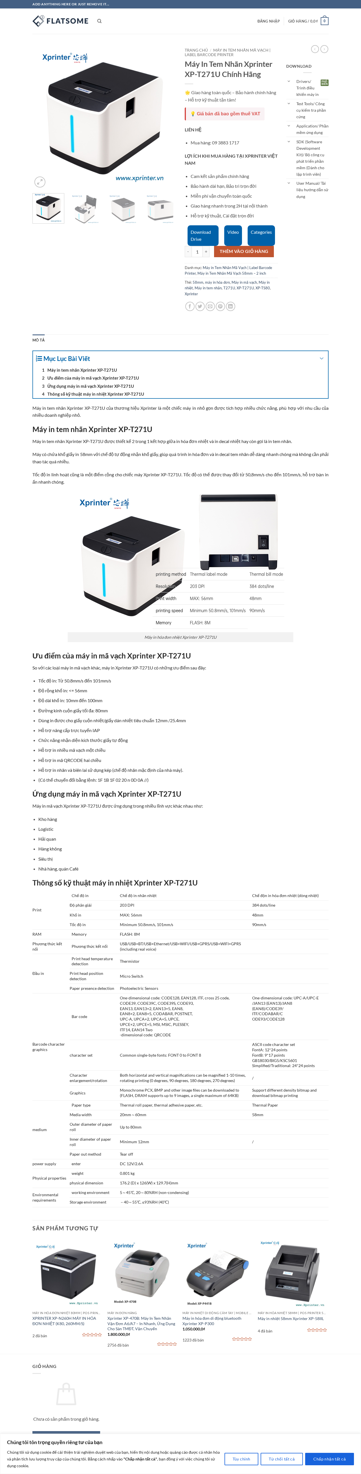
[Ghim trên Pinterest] (220, 306)
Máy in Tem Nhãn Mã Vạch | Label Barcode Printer (227, 52)
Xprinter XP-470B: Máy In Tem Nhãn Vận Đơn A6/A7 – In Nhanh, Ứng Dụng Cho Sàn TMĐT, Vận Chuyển (141, 1323)
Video (233, 232)
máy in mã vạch (75, 667)
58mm (198, 282)
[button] (268, 21)
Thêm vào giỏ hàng (244, 251)
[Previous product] (324, 49)
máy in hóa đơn (217, 282)
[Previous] (42, 117)
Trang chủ (196, 50)
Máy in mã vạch (244, 282)
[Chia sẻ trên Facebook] (190, 306)
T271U (229, 288)
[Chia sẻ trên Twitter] (200, 306)
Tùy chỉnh (241, 1459)
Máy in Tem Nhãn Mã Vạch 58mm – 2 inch (231, 273)
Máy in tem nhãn (208, 288)
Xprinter (191, 294)
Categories (261, 232)
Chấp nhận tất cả (329, 1459)
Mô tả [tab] (38, 340)
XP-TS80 (263, 288)
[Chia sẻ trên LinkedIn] (230, 306)
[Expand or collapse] (321, 358)
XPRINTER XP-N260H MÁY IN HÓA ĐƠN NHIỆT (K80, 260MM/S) (64, 1321)
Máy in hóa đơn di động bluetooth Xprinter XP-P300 (211, 1321)
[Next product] (315, 49)
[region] (180, 1454)
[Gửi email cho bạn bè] (210, 306)
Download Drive (201, 235)
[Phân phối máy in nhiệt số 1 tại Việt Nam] (60, 21)
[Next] (166, 117)
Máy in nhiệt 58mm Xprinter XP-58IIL (291, 1318)
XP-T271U (245, 288)
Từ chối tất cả (282, 1459)
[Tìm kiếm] (99, 21)
